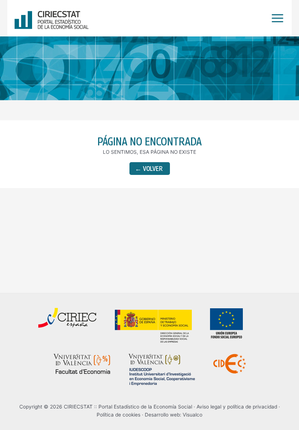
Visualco (192, 415)
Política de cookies (118, 415)
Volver (149, 168)
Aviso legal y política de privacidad (237, 407)
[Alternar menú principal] (275, 18)
